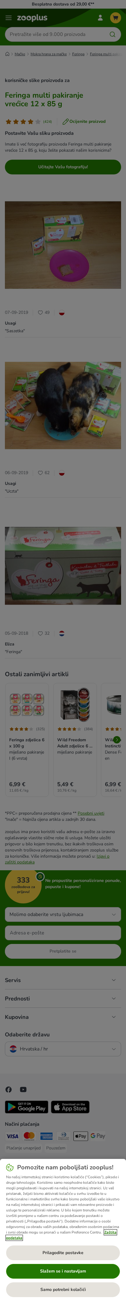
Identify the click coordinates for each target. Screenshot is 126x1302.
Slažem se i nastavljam (63, 1271)
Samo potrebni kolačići (63, 1289)
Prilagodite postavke (63, 1253)
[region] (63, 1230)
